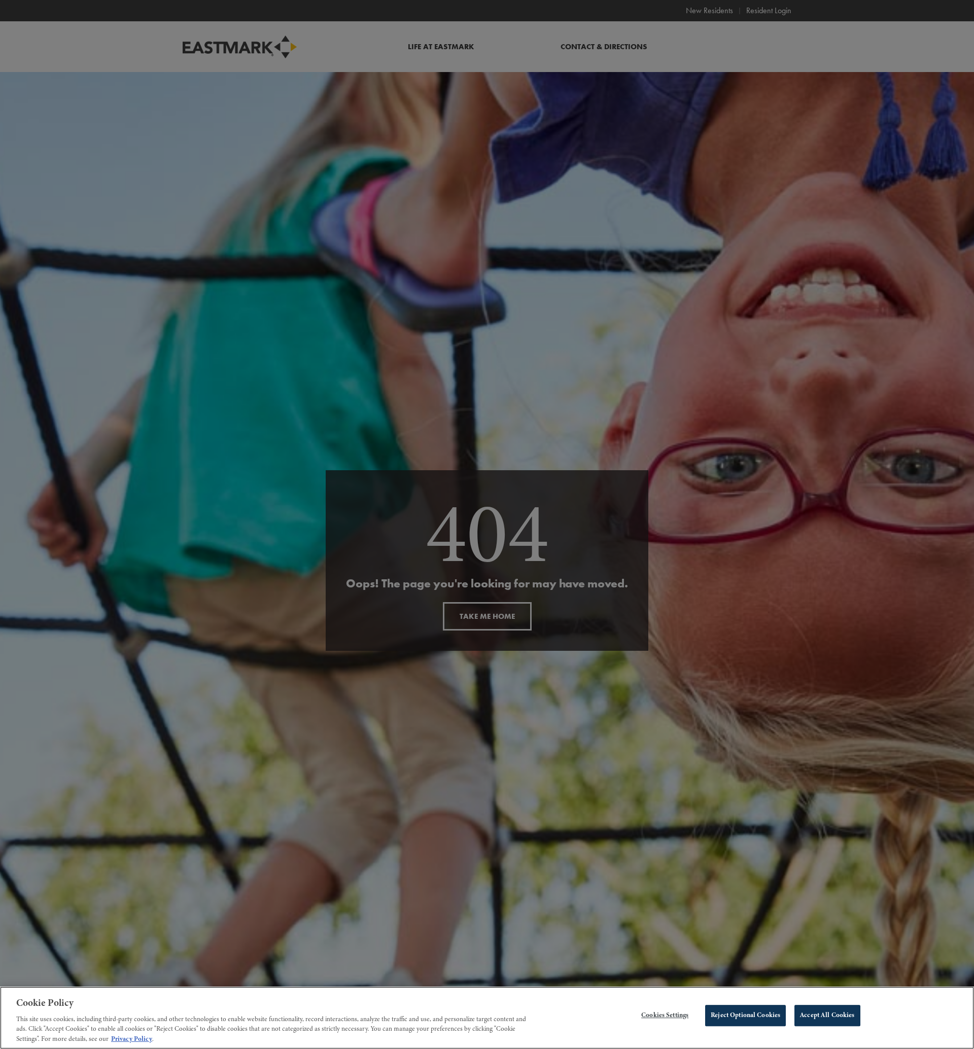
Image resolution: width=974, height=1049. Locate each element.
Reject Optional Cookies (745, 1015)
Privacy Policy (131, 1038)
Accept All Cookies (827, 1015)
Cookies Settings (664, 1015)
